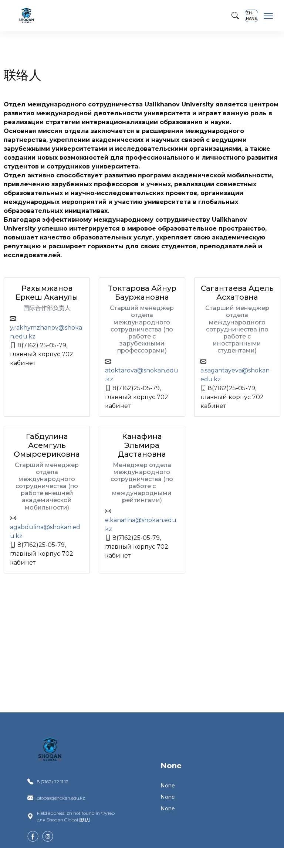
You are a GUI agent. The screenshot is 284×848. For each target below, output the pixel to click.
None (171, 765)
